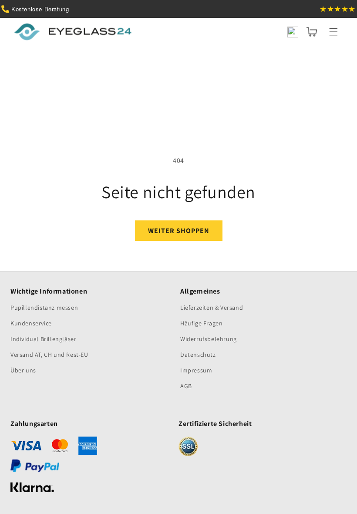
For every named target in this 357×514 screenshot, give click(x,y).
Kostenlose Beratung (40, 9)
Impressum (196, 370)
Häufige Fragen (201, 323)
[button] (333, 31)
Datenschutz (198, 354)
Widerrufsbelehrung (208, 339)
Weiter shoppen (178, 230)
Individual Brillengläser (43, 339)
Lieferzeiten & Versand (211, 307)
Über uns (23, 370)
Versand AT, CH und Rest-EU (49, 354)
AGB (186, 386)
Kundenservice (31, 323)
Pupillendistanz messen (44, 307)
